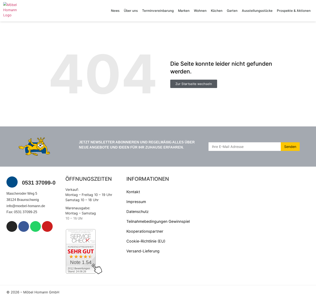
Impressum (136, 201)
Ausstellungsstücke (257, 11)
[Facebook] (23, 226)
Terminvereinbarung (158, 11)
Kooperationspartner (144, 231)
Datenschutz (137, 211)
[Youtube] (47, 226)
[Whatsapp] (35, 226)
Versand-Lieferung (143, 251)
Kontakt (133, 192)
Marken (184, 11)
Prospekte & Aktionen (294, 11)
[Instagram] (11, 226)
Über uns (131, 11)
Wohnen (200, 11)
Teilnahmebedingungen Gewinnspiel (158, 221)
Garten (232, 11)
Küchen (216, 11)
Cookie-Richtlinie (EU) (145, 241)
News (115, 11)
